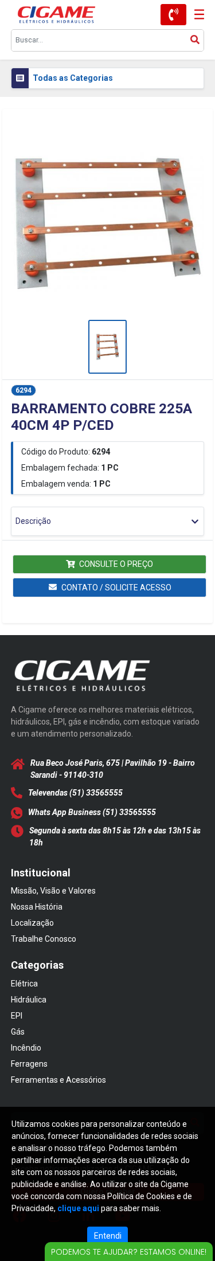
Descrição (33, 521)
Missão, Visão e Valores (53, 890)
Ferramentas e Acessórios (58, 1079)
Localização (32, 922)
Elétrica (24, 983)
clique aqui (78, 1208)
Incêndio (26, 1047)
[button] (108, 222)
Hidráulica (28, 999)
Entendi (108, 1235)
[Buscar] (195, 40)
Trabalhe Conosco (43, 938)
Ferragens (29, 1063)
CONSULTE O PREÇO (116, 564)
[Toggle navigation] (195, 14)
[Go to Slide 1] (107, 346)
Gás (18, 1031)
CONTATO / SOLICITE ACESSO (116, 587)
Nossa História (36, 906)
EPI (16, 1015)
